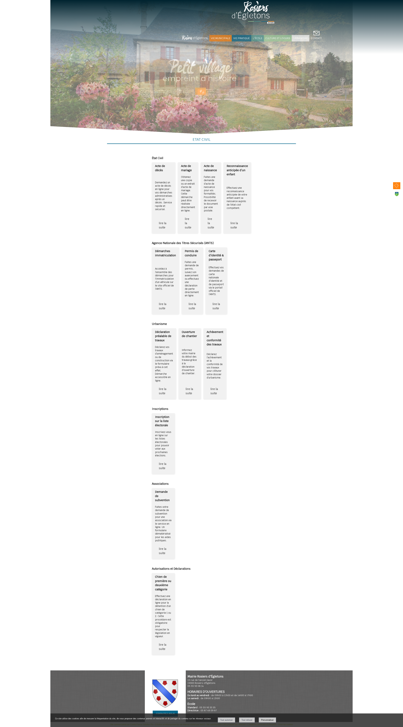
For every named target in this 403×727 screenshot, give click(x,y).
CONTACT (316, 38)
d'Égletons (195, 38)
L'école (257, 38)
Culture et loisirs (277, 38)
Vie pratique (241, 38)
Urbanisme (300, 38)
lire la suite (162, 225)
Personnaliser (267, 720)
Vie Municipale (220, 38)
